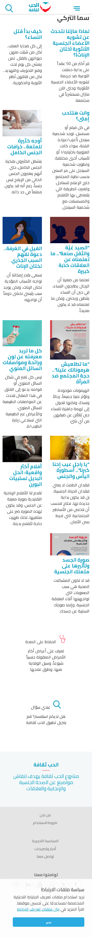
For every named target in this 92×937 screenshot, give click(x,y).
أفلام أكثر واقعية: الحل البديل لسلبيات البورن (25, 475)
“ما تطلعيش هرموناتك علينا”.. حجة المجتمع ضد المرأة (70, 372)
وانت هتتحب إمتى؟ (75, 115)
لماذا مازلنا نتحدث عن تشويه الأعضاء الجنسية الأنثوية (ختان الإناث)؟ (70, 43)
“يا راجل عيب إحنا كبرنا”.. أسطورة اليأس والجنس (70, 470)
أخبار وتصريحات (45, 849)
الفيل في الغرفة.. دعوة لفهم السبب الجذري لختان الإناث (23, 257)
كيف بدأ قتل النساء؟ (28, 34)
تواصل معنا (45, 856)
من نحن (45, 815)
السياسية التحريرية (45, 841)
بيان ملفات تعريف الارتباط (38, 909)
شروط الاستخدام (45, 823)
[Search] (9, 9)
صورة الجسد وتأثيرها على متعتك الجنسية (71, 565)
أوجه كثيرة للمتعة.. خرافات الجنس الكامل (24, 146)
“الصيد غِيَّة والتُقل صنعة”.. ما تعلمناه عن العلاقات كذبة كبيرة (69, 259)
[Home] (40, 11)
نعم (49, 922)
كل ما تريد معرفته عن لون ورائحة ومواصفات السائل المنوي (22, 359)
